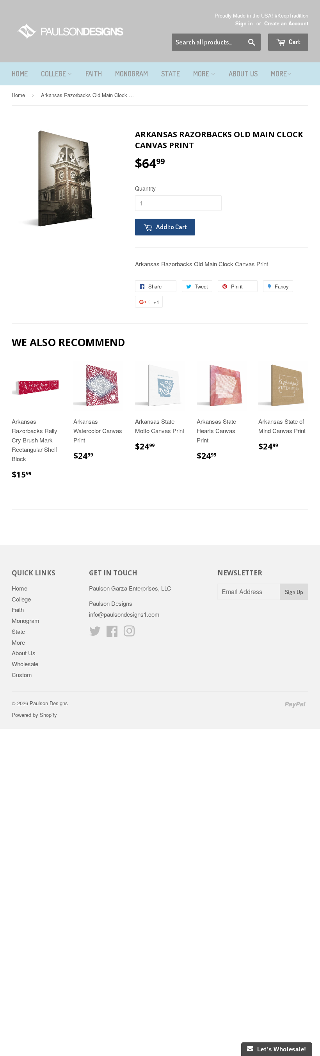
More (202, 73)
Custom (22, 674)
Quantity (145, 188)
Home (20, 73)
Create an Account (286, 23)
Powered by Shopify (34, 714)
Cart (294, 41)
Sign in (244, 23)
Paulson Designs (49, 703)
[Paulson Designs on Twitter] (95, 633)
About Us (243, 73)
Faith (93, 73)
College (54, 73)
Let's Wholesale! (279, 1049)
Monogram (131, 73)
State (170, 73)
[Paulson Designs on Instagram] (129, 633)
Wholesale (25, 664)
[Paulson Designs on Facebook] (112, 633)
